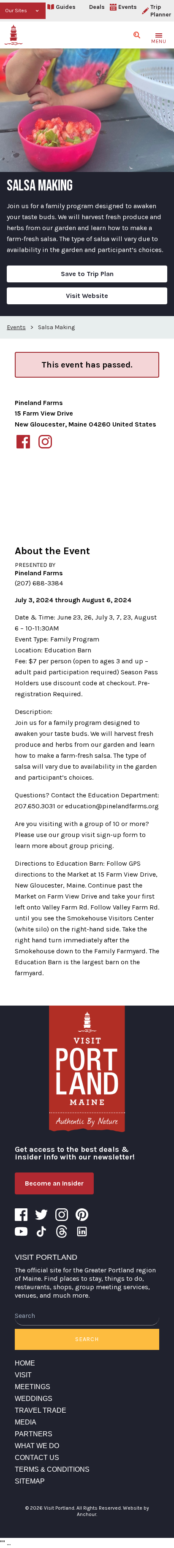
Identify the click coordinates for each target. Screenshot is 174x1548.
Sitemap (30, 1481)
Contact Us (37, 1457)
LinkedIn (81, 1231)
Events (127, 7)
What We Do (37, 1445)
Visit (23, 1375)
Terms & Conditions (52, 1469)
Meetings (32, 1386)
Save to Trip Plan (87, 274)
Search (86, 1339)
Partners (33, 1434)
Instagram (61, 1214)
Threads (61, 1231)
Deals (97, 7)
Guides (66, 7)
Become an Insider (54, 1183)
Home (25, 1363)
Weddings (33, 1398)
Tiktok (41, 1231)
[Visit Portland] (13, 34)
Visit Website (87, 296)
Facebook (21, 1214)
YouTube (21, 1231)
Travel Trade (40, 1410)
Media (25, 1422)
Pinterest (81, 1214)
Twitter (41, 1214)
